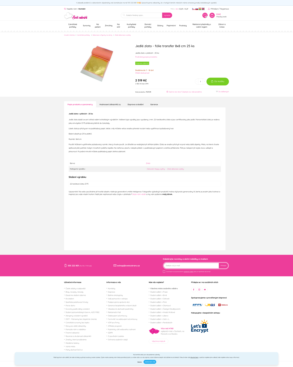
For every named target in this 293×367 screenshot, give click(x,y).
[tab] (80, 104)
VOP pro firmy (113, 322)
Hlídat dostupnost (142, 73)
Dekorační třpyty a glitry (156, 169)
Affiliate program (115, 326)
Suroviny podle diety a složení (78, 309)
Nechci (139, 362)
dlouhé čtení (194, 357)
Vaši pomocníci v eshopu (118, 298)
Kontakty (111, 288)
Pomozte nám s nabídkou (76, 329)
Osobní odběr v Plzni (158, 302)
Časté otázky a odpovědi (75, 288)
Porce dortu (70, 305)
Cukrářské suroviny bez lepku (77, 322)
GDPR (110, 333)
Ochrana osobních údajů (118, 339)
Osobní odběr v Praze (159, 292)
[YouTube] (205, 289)
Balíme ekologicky (115, 295)
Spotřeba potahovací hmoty (77, 302)
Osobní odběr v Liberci (159, 316)
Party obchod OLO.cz (74, 350)
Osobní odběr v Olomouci (160, 305)
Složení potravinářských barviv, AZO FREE (82, 312)
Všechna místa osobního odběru (164, 288)
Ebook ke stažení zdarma (76, 295)
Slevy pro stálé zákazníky (76, 326)
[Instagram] (199, 289)
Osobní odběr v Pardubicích (161, 322)
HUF (186, 9)
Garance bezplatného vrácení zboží (122, 305)
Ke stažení (70, 298)
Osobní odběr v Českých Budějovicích (165, 309)
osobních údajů (188, 271)
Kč (177, 9)
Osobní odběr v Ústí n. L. (160, 319)
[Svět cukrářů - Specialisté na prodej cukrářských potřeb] (75, 15)
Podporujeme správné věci (119, 302)
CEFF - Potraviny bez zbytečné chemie (81, 319)
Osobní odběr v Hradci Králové (162, 312)
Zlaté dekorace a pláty (123, 35)
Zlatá (148, 163)
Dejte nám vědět (139, 194)
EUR (181, 9)
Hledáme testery (72, 343)
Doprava (111, 292)
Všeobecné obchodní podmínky (120, 309)
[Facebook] (193, 289)
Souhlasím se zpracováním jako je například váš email (188, 271)
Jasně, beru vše (150, 362)
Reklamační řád (114, 312)
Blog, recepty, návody (74, 292)
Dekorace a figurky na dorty (102, 35)
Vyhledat (167, 15)
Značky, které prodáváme (76, 339)
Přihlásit (223, 266)
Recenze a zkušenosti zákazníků (78, 336)
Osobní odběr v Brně (158, 295)
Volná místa (70, 346)
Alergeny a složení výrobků (77, 316)
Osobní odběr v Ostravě (159, 298)
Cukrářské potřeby (83, 35)
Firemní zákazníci (72, 333)
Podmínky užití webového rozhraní (122, 329)
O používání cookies (116, 336)
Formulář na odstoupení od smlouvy (122, 319)
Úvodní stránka (69, 35)
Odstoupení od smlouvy (117, 316)
